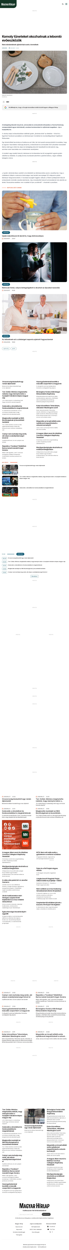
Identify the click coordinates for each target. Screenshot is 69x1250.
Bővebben (34, 576)
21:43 (4, 572)
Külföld (7, 472)
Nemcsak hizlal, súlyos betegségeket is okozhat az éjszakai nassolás (31, 288)
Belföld (7, 483)
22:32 (4, 558)
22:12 (4, 565)
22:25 (4, 561)
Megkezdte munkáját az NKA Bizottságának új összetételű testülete (26, 568)
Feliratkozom (46, 1214)
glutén (13, 348)
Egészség (6, 232)
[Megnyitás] (66, 4)
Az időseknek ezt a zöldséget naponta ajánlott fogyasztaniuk (27, 339)
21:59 (4, 569)
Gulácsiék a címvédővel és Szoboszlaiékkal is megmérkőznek (37, 487)
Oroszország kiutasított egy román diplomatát (32, 465)
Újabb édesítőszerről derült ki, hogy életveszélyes (23, 236)
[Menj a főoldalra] (8, 4)
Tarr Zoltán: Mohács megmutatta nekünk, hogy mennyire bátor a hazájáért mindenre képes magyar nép (43, 477)
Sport (7, 494)
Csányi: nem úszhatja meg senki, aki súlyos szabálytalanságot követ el (27, 572)
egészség (6, 348)
